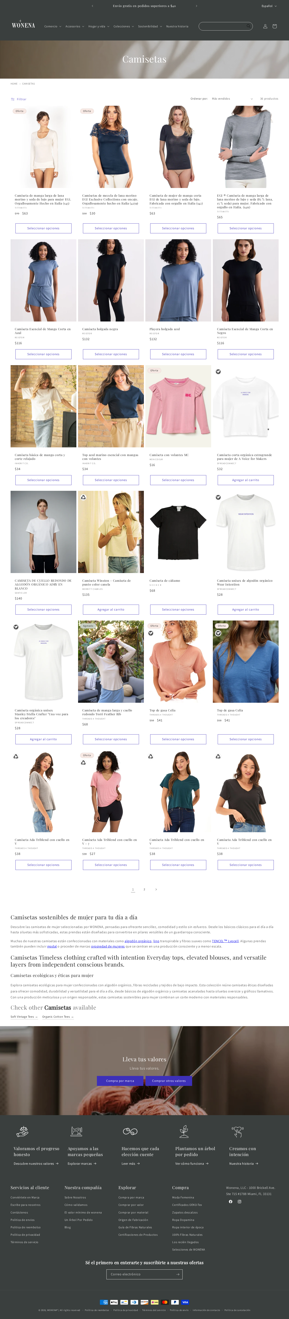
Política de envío (179, 1310)
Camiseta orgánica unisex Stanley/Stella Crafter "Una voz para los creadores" (41, 714)
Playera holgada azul (165, 329)
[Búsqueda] (248, 26)
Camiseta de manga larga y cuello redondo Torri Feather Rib (107, 712)
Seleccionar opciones (43, 228)
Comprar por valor (131, 1205)
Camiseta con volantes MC (169, 455)
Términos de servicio (25, 1242)
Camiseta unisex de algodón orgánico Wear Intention (245, 582)
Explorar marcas (80, 1163)
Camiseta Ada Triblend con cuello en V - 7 (109, 842)
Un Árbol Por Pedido (79, 1220)
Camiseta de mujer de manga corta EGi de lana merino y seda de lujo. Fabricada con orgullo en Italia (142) (176, 199)
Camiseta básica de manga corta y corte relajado (40, 457)
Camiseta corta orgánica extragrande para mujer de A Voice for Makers (244, 457)
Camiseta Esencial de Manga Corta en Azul (43, 331)
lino (156, 941)
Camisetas (28, 83)
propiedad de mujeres (108, 946)
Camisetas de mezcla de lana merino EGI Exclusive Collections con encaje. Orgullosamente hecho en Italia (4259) (110, 199)
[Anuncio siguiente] (196, 6)
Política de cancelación (237, 1310)
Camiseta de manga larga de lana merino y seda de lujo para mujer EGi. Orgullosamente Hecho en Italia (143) (43, 199)
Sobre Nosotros (75, 1197)
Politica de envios (23, 1220)
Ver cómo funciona (189, 1163)
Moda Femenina (183, 1197)
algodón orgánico (138, 941)
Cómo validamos (76, 1205)
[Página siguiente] (156, 889)
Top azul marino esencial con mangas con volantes (110, 457)
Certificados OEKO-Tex (187, 1205)
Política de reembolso (97, 1310)
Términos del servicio (154, 1310)
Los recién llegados (185, 1242)
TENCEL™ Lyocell (225, 941)
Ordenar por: (199, 98)
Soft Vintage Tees (24, 1016)
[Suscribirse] (177, 1274)
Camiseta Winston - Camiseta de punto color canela (106, 582)
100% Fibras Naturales (187, 1235)
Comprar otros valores (169, 1081)
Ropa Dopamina (183, 1220)
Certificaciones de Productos (138, 1235)
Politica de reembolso (26, 1227)
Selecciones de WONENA (188, 1249)
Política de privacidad (25, 1235)
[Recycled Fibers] (83, 497)
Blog (68, 1227)
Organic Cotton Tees (58, 1016)
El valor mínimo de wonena (83, 1212)
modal (52, 946)
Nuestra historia (241, 1163)
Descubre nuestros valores (34, 1163)
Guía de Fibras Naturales (135, 1227)
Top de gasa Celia (162, 710)
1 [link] (133, 889)
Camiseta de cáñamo (165, 581)
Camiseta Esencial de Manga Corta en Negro (245, 331)
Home (14, 83)
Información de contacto (206, 1310)
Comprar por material (133, 1212)
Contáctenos (19, 1212)
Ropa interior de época (188, 1227)
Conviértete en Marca (25, 1197)
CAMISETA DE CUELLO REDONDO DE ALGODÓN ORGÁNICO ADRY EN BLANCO (43, 584)
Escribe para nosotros (26, 1205)
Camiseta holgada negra (100, 329)
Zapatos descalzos (185, 1212)
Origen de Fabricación (133, 1220)
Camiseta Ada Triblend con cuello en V (42, 842)
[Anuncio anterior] (92, 6)
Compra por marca (120, 1081)
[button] (52, 26)
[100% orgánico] (218, 372)
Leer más (128, 1163)
